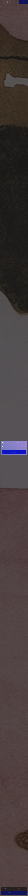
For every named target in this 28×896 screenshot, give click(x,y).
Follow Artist (14, 452)
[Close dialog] (25, 442)
